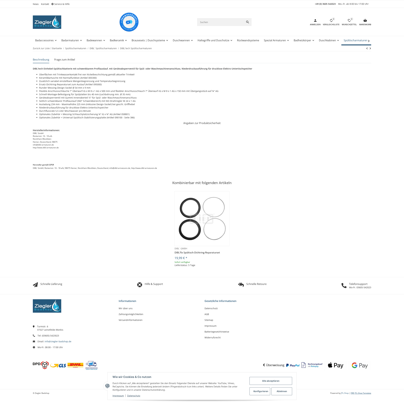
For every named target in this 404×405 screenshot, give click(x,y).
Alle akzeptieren (270, 380)
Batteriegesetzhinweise (217, 331)
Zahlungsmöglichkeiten (131, 314)
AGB (207, 314)
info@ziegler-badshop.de (58, 341)
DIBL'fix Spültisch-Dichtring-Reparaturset (197, 252)
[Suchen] (248, 22)
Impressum (118, 395)
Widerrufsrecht (213, 337)
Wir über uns (126, 308)
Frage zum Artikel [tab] (64, 59)
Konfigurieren (260, 391)
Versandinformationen (131, 319)
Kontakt (45, 4)
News (36, 4)
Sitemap (209, 319)
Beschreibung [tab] (41, 59)
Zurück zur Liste (41, 48)
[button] (61, 4)
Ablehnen (282, 391)
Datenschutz (133, 395)
